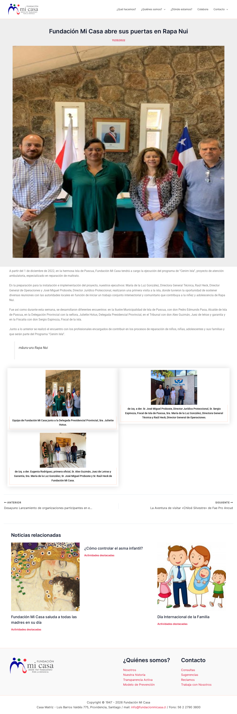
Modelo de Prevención (139, 684)
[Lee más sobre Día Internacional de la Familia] (191, 577)
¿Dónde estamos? (181, 9)
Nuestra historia (134, 675)
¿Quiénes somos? (151, 9)
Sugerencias (189, 675)
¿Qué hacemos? (126, 9)
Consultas (188, 670)
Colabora (202, 9)
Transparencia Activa (138, 680)
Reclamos (188, 680)
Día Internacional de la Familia (183, 617)
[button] (163, 9)
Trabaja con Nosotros (196, 684)
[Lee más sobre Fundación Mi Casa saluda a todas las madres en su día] (45, 577)
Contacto (219, 9)
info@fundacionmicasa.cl (148, 707)
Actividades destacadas (26, 629)
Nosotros (129, 670)
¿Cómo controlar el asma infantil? (113, 548)
